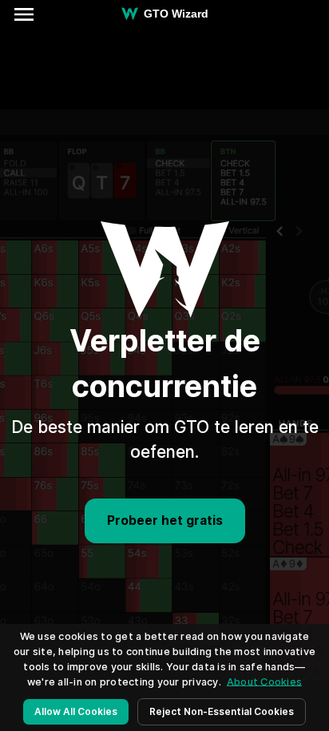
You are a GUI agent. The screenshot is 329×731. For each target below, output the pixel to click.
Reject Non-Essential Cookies (221, 711)
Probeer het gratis (165, 520)
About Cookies (264, 682)
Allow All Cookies (75, 711)
